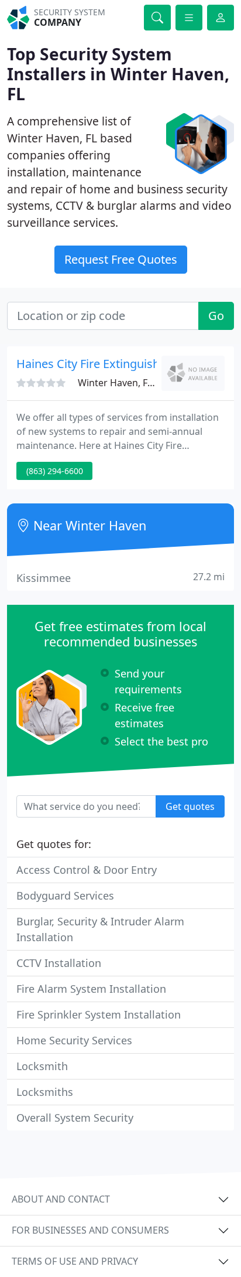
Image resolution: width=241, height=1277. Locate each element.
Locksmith (42, 1066)
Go (216, 315)
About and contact (61, 1199)
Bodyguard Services (65, 895)
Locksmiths (44, 1092)
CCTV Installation (58, 963)
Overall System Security (74, 1118)
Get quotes (190, 806)
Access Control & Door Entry (86, 870)
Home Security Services (74, 1040)
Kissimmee (120, 577)
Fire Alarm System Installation (91, 989)
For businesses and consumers (90, 1230)
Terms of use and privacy (75, 1261)
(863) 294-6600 (54, 470)
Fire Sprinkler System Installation (98, 1014)
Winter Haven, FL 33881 (129, 382)
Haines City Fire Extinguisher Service (114, 364)
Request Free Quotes (120, 259)
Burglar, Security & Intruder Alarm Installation (100, 929)
